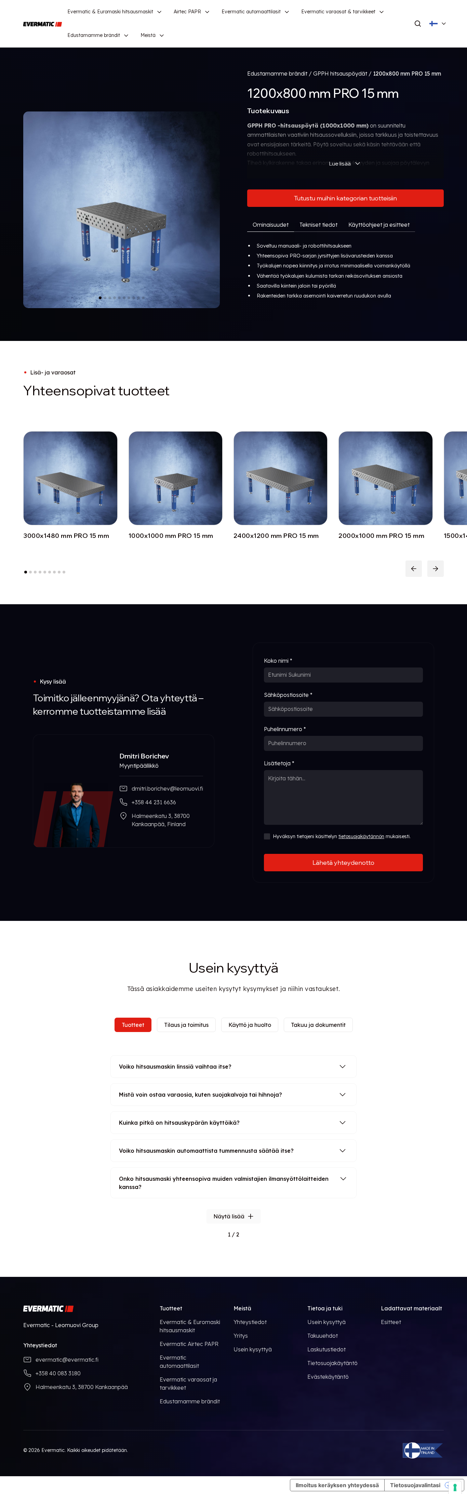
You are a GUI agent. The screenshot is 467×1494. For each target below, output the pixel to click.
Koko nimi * (278, 660)
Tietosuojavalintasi (415, 1485)
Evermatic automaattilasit (251, 12)
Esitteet (391, 1322)
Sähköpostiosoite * (288, 694)
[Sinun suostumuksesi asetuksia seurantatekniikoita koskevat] (455, 1487)
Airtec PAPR (187, 12)
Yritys (241, 1335)
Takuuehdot (322, 1335)
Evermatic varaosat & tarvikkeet (338, 12)
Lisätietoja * (279, 763)
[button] (115, 12)
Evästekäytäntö (328, 1376)
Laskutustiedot (326, 1349)
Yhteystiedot (250, 1322)
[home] (42, 23)
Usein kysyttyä (253, 1349)
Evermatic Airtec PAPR (189, 1343)
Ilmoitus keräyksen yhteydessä (337, 1485)
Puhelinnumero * (285, 729)
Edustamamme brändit (93, 35)
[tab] (270, 225)
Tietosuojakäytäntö (332, 1363)
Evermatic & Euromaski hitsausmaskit (110, 12)
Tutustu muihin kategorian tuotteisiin (345, 198)
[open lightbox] (121, 209)
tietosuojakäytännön (361, 836)
